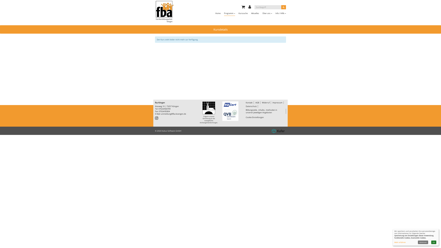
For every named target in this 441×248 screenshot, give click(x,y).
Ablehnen (423, 242)
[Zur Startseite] (164, 11)
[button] (249, 7)
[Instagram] (156, 118)
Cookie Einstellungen (255, 117)
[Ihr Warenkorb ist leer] (243, 7)
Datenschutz (251, 106)
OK (434, 242)
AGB (257, 102)
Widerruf (266, 102)
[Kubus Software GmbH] (278, 130)
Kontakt (249, 102)
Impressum (277, 102)
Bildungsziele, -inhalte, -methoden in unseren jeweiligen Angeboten (261, 111)
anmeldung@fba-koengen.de (173, 114)
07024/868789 (164, 109)
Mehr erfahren (400, 242)
